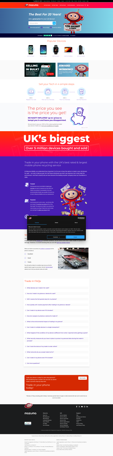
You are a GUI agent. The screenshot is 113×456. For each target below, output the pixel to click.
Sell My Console (80, 5)
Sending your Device (81, 417)
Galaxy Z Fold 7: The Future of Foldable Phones (65, 448)
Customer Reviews (47, 420)
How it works (83, 378)
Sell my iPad (63, 420)
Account (83, 1)
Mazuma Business (46, 1)
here (44, 381)
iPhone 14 (39, 240)
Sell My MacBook (71, 5)
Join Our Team (67, 1)
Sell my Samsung (64, 418)
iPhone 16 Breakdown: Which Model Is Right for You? (67, 446)
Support (62, 1)
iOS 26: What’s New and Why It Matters (64, 449)
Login (87, 1)
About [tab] (76, 222)
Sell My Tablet (55, 5)
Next (87, 117)
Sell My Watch (63, 5)
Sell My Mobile (47, 5)
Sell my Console (63, 423)
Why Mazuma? (53, 1)
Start (86, 127)
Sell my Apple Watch (64, 421)
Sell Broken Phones (64, 427)
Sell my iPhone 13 (77, 436)
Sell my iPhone (63, 417)
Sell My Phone (30, 56)
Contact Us (78, 420)
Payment (78, 418)
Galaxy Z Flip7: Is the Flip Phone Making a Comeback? (67, 445)
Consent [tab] (37, 222)
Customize (55, 237)
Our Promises (46, 425)
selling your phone (42, 210)
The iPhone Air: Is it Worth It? (30, 445)
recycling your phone (42, 204)
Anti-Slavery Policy (80, 425)
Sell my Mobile (63, 415)
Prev (26, 117)
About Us (45, 415)
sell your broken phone (63, 242)
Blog (72, 1)
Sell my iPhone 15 (62, 436)
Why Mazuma (46, 417)
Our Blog (45, 423)
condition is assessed (45, 248)
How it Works (46, 421)
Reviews (58, 1)
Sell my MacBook (64, 425)
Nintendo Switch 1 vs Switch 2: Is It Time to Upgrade (35, 449)
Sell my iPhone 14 (70, 436)
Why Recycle (46, 418)
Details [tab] (56, 222)
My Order (79, 1)
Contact (75, 1)
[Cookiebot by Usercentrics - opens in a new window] (78, 218)
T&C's (77, 421)
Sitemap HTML (69, 430)
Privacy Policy (79, 423)
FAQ (77, 415)
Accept (75, 237)
